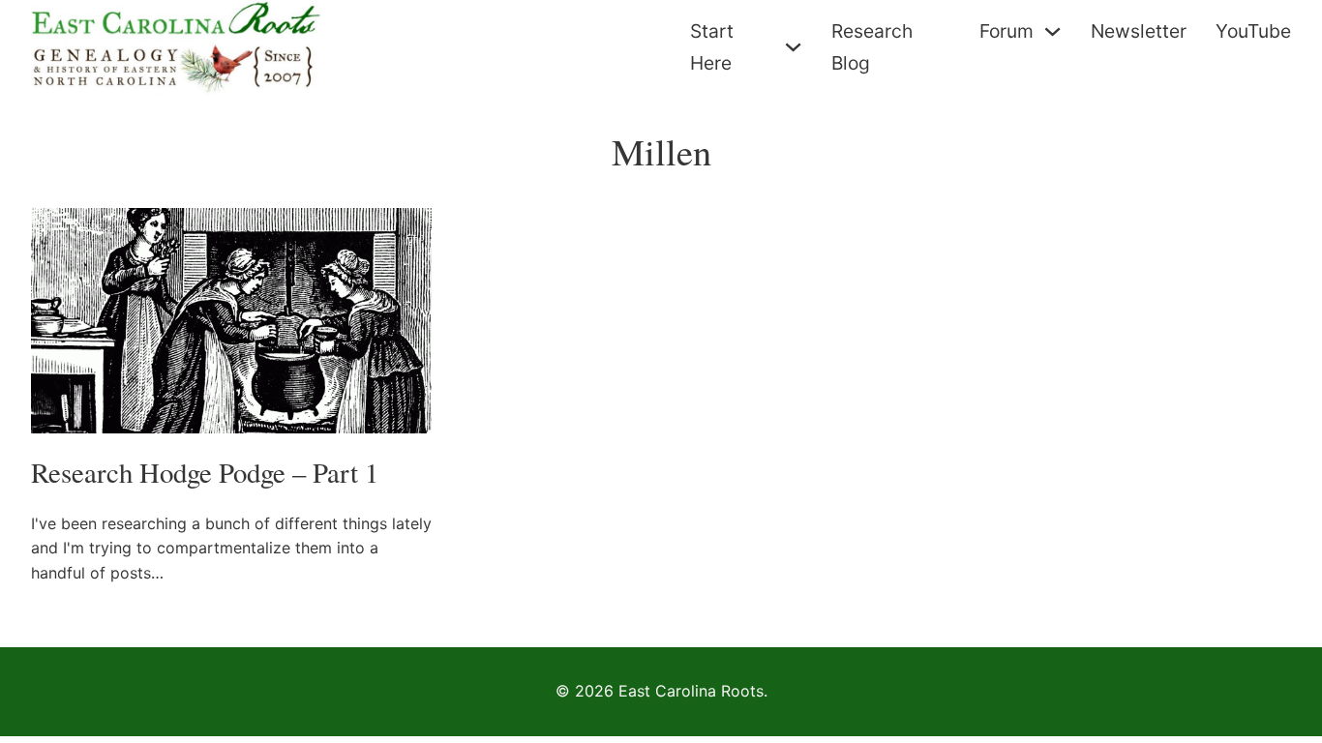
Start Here (712, 46)
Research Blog (872, 46)
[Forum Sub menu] (1052, 31)
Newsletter (1139, 31)
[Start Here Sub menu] (793, 47)
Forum (1006, 31)
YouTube (1253, 31)
